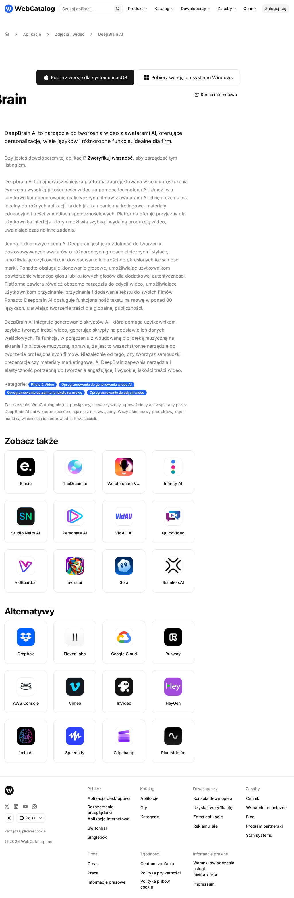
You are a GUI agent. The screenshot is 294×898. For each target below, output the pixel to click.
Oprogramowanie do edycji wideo (117, 392)
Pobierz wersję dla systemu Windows (192, 77)
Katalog (161, 8)
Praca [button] (93, 872)
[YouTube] (25, 806)
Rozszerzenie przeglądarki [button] (100, 809)
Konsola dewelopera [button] (212, 798)
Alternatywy (29, 611)
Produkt (135, 8)
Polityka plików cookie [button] (155, 884)
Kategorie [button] (149, 816)
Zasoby (225, 8)
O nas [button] (93, 863)
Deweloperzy (193, 8)
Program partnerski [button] (264, 826)
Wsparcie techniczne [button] (266, 807)
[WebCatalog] (9, 790)
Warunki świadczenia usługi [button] (213, 865)
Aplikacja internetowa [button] (108, 818)
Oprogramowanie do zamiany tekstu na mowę (44, 392)
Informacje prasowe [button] (106, 882)
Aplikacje (32, 34)
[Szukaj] (118, 8)
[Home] (7, 34)
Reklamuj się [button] (205, 826)
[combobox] (30, 818)
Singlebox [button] (97, 837)
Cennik (250, 8)
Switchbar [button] (97, 828)
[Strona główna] (30, 8)
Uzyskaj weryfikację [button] (212, 807)
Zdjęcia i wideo (69, 34)
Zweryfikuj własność (110, 158)
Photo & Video (42, 384)
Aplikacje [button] (149, 798)
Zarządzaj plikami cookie (25, 831)
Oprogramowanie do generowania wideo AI (96, 384)
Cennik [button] (252, 798)
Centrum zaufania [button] (157, 863)
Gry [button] (143, 807)
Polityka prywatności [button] (160, 872)
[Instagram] (34, 806)
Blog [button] (250, 816)
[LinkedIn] (16, 806)
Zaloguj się (275, 8)
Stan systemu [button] (259, 835)
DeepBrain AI (110, 34)
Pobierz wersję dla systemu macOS (89, 77)
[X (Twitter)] (7, 806)
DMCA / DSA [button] (205, 874)
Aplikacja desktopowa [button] (109, 798)
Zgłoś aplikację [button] (208, 816)
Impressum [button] (203, 884)
